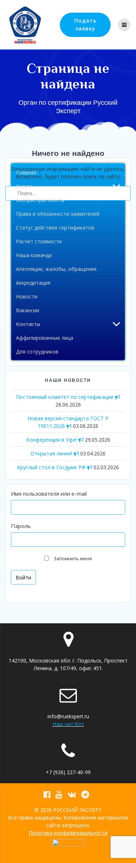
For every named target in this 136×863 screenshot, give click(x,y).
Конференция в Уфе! (52, 439)
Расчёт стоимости (39, 241)
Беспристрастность (40, 200)
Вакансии (27, 310)
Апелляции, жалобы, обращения (56, 268)
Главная (26, 172)
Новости (26, 296)
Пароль (21, 525)
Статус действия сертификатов (55, 227)
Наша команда (34, 255)
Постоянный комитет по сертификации (65, 396)
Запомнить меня (73, 559)
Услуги (24, 186)
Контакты (28, 324)
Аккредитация (33, 282)
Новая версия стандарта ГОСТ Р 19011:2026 (68, 422)
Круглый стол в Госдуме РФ (52, 467)
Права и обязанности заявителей (57, 213)
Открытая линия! (52, 453)
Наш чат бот (68, 723)
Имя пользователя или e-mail (49, 493)
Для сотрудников (37, 351)
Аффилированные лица (44, 337)
